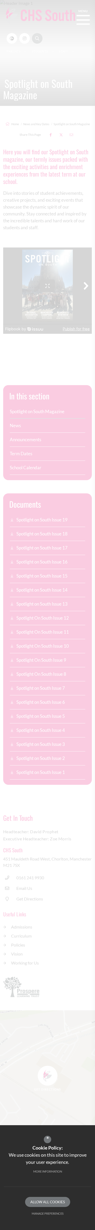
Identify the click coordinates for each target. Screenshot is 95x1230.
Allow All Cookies (47, 1202)
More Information (47, 1171)
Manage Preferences (48, 1213)
